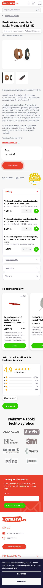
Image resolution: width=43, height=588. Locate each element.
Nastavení (21, 574)
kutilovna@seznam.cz (15, 533)
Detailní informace (9, 143)
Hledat (37, 10)
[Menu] (40, 3)
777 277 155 (11, 538)
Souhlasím (21, 582)
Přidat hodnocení (9, 398)
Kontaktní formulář (14, 547)
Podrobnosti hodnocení (32, 31)
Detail (15, 345)
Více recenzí (10, 406)
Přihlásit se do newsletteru (14, 505)
